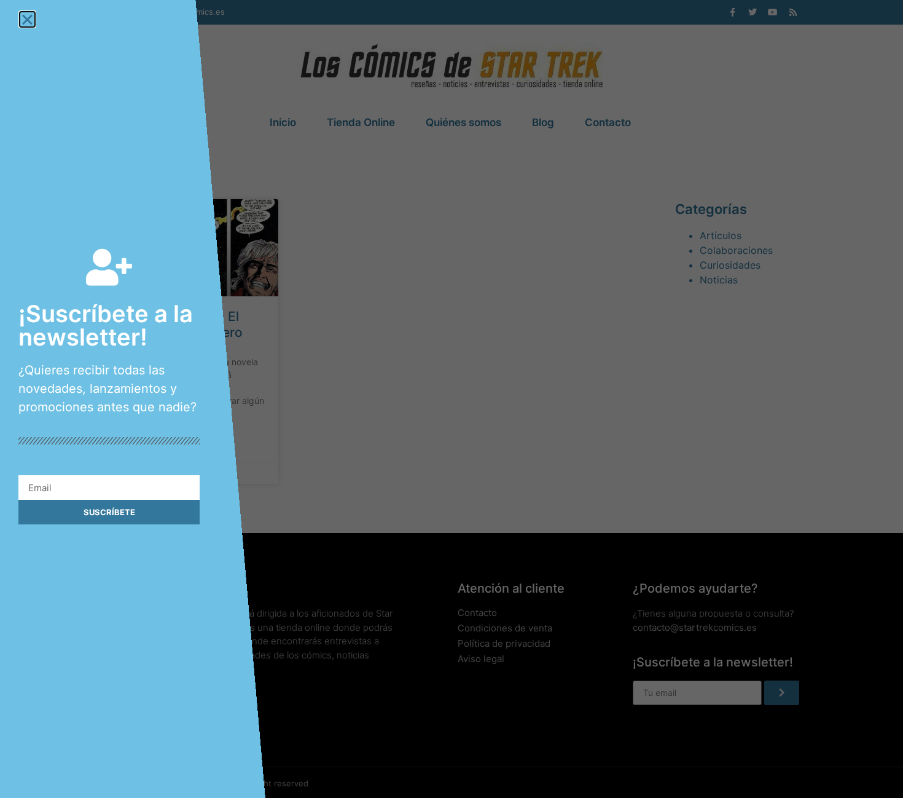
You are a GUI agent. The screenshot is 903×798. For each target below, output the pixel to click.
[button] (27, 19)
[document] (451, 399)
